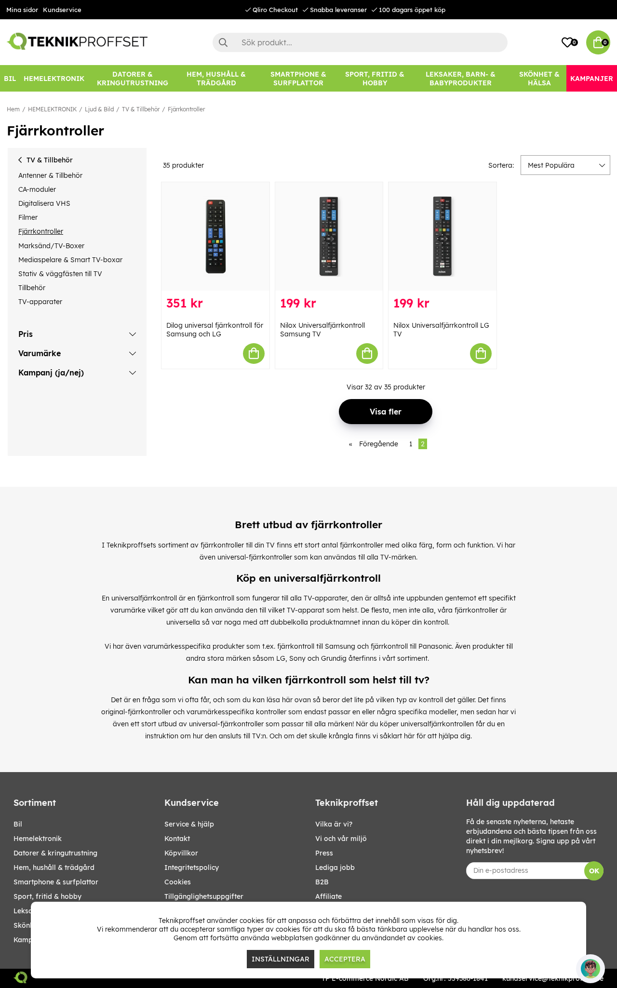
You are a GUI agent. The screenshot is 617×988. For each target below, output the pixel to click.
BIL (17, 824)
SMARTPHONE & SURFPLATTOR (55, 882)
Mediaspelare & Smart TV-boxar (70, 259)
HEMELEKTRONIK (52, 109)
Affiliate (328, 896)
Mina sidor (22, 9)
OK (594, 871)
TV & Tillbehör (141, 109)
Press (324, 853)
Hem (13, 109)
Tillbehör (31, 287)
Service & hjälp (189, 824)
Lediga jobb (335, 867)
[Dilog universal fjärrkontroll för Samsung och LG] (215, 236)
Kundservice (62, 9)
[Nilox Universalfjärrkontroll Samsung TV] (329, 236)
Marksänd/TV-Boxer (51, 245)
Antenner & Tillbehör (50, 175)
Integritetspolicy (191, 867)
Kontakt (177, 838)
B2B (322, 882)
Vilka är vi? (333, 824)
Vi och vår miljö (341, 838)
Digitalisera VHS (44, 203)
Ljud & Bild (99, 109)
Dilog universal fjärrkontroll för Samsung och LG (214, 329)
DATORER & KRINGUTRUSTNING (55, 853)
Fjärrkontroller (186, 109)
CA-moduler (37, 189)
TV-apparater (40, 301)
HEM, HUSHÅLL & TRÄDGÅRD (53, 867)
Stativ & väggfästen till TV (60, 273)
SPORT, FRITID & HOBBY (47, 896)
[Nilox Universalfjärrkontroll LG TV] (442, 236)
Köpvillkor (181, 853)
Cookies (177, 882)
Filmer (28, 217)
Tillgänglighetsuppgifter (203, 896)
